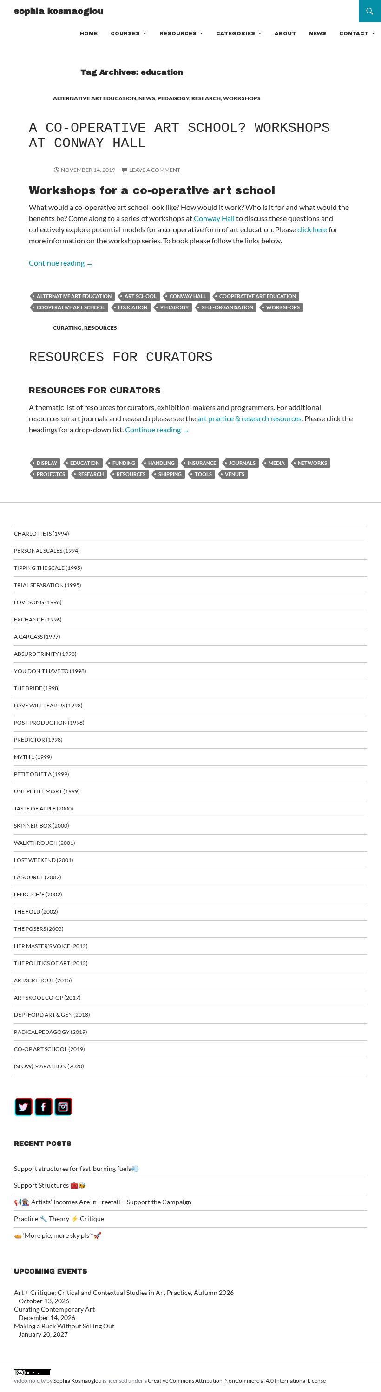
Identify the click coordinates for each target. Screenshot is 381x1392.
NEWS (317, 33)
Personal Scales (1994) (47, 550)
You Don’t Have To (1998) (50, 670)
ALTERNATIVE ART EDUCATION (94, 98)
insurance (202, 463)
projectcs (51, 474)
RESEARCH (206, 98)
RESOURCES (178, 33)
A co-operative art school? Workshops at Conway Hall (179, 135)
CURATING (67, 327)
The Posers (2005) (39, 928)
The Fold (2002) (36, 911)
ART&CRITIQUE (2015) (43, 980)
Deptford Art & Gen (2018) (52, 1014)
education (132, 307)
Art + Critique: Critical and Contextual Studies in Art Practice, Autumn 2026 (124, 1292)
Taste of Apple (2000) (43, 808)
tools (203, 474)
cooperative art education (257, 296)
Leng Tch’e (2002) (38, 894)
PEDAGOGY (173, 98)
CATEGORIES (235, 33)
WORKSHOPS (242, 98)
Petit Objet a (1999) (41, 774)
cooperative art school (71, 307)
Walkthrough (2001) (44, 842)
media (277, 463)
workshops (283, 307)
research (91, 474)
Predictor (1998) (38, 739)
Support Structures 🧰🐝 (50, 1185)
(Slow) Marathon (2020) (49, 1066)
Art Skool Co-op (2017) (47, 997)
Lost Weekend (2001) (43, 859)
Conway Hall (214, 218)
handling (161, 463)
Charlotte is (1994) (41, 533)
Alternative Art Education (74, 296)
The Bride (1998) (37, 688)
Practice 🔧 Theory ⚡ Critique (59, 1218)
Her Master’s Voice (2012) (51, 945)
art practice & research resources (249, 418)
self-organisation (227, 307)
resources (131, 474)
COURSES (125, 33)
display (47, 463)
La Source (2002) (37, 877)
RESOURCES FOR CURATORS (121, 358)
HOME (89, 33)
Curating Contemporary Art (54, 1309)
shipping (170, 474)
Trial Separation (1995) (47, 585)
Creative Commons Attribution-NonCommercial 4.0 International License (237, 1380)
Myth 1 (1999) (33, 756)
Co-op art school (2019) (49, 1049)
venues (234, 474)
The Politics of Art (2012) (51, 963)
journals (242, 463)
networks (312, 463)
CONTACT (353, 33)
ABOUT (285, 33)
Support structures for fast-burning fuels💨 (76, 1168)
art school (141, 296)
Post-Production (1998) (49, 722)
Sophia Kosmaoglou (77, 1380)
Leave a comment (154, 169)
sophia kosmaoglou (58, 11)
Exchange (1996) (38, 619)
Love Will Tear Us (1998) (48, 705)
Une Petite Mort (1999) (47, 791)
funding (123, 463)
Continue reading (61, 262)
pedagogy (174, 307)
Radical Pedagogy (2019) (50, 1031)
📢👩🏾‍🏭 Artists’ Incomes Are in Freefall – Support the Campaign (102, 1202)
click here (312, 229)
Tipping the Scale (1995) (48, 567)
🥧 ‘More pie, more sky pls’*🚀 (57, 1235)
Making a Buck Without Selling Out (64, 1326)
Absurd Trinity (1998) (45, 653)
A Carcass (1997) (37, 636)
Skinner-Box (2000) (41, 825)
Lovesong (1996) (38, 602)
